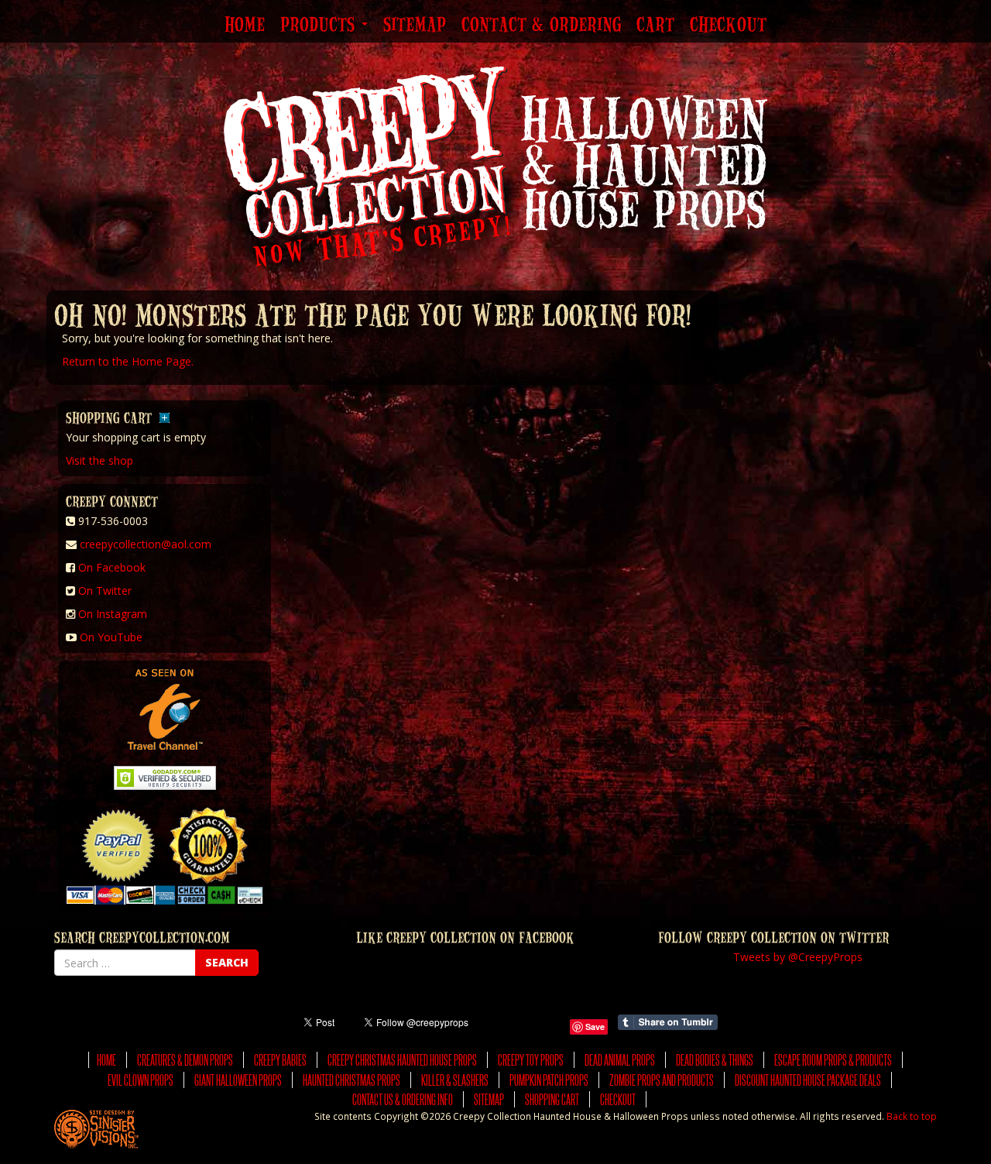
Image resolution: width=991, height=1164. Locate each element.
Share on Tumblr (668, 1022)
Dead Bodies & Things (714, 1060)
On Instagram (112, 613)
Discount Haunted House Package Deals (808, 1080)
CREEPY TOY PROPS (531, 1060)
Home (245, 25)
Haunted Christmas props (351, 1080)
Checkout (728, 25)
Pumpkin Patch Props (548, 1080)
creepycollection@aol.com (145, 544)
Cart (655, 25)
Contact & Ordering (541, 25)
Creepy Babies (280, 1060)
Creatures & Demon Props (185, 1060)
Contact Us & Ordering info (402, 1099)
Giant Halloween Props (238, 1080)
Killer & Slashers (455, 1080)
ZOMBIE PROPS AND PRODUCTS (661, 1080)
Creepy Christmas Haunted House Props (402, 1060)
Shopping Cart (552, 1099)
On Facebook (112, 567)
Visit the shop (99, 460)
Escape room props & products (833, 1060)
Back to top (911, 1116)
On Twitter (105, 590)
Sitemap (414, 25)
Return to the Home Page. (128, 361)
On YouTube (111, 637)
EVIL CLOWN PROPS (140, 1080)
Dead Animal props (620, 1060)
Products (320, 25)
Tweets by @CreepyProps (797, 956)
